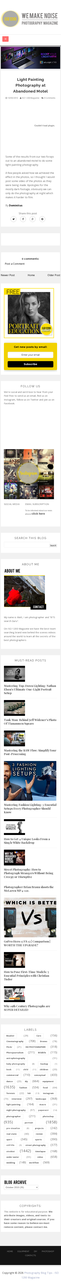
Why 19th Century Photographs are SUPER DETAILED (27, 1008)
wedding (10, 1162)
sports (38, 1139)
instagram (48, 1093)
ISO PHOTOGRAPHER (35, 1047)
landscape (41, 1099)
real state (11, 1134)
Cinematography (14, 1041)
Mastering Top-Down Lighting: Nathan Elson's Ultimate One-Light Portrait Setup (30, 689)
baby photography (15, 1064)
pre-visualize (13, 1128)
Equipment (23, 1251)
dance (9, 1081)
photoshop (48, 1116)
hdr (29, 1093)
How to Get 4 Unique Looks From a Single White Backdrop (27, 840)
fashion (23, 1087)
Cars (38, 1035)
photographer (13, 1116)
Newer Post (8, 275)
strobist (10, 1151)
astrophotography (15, 1058)
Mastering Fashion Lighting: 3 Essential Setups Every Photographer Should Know (30, 808)
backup (44, 1064)
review (39, 1134)
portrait (29, 1122)
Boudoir (10, 1035)
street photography (35, 1145)
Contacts (30, 1255)
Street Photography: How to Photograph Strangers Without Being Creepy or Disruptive (28, 873)
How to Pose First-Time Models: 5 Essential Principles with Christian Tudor (26, 975)
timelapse (40, 1151)
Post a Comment (15, 263)
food (45, 1087)
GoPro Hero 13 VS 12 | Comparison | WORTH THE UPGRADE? (27, 943)
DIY (35, 1251)
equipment (48, 1081)
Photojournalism (14, 1052)
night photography (16, 1110)
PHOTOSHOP (48, 1251)
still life (10, 1145)
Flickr (9, 1047)
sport (9, 1139)
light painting (13, 1104)
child (25, 1069)
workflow (34, 1162)
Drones (43, 1041)
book (9, 1069)
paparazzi (43, 1110)
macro (42, 1104)
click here (38, 513)
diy (26, 1081)
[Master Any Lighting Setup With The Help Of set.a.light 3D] (30, 57)
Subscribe (30, 364)
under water (12, 1157)
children (44, 1069)
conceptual (40, 1075)
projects (39, 1128)
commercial (12, 1075)
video (40, 1157)
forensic (10, 1093)
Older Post (54, 275)
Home (31, 275)
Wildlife (42, 1052)
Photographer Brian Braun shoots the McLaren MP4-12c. (29, 888)
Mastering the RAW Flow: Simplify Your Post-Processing (30, 752)
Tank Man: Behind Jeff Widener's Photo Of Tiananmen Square (30, 721)
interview (16, 1099)
